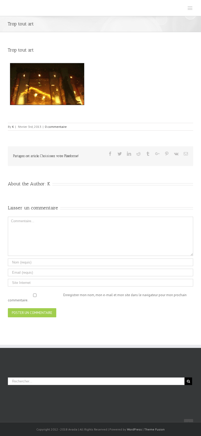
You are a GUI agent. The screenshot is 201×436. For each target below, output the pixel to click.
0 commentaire (56, 127)
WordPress (134, 429)
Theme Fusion (154, 429)
